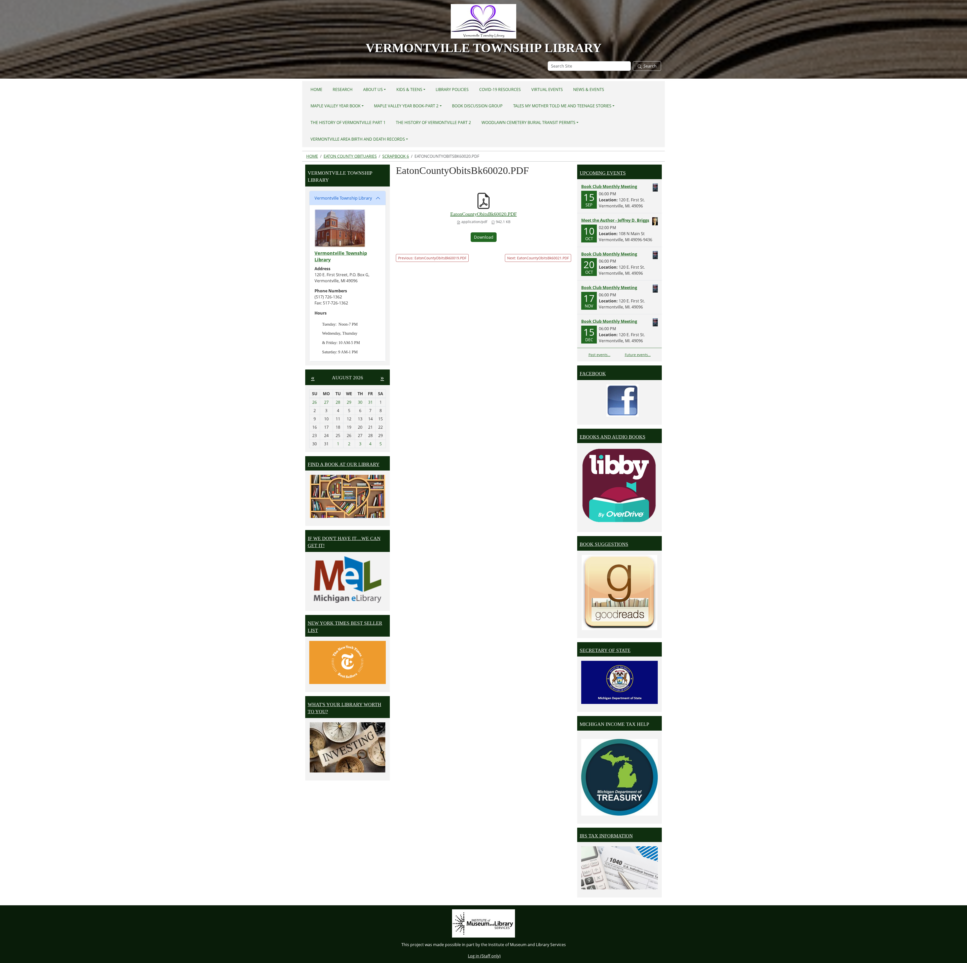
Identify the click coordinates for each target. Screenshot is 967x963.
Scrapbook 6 (395, 156)
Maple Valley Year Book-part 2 (406, 106)
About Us (373, 89)
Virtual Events (547, 89)
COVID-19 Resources (500, 89)
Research (343, 89)
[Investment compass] (347, 747)
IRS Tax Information (606, 835)
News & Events (588, 89)
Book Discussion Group (477, 106)
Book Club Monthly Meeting (609, 186)
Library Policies (452, 89)
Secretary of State (605, 650)
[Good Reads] (619, 592)
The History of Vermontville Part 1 (348, 122)
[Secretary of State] (619, 682)
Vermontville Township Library (343, 198)
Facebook (593, 373)
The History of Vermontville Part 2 (433, 122)
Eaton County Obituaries (350, 156)
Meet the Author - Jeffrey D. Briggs (615, 220)
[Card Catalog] (347, 496)
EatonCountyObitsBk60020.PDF (483, 214)
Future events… (638, 354)
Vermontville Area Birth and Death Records (357, 139)
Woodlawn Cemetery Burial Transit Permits (528, 122)
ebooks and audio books (612, 437)
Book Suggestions (604, 544)
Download (483, 237)
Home (316, 89)
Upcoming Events (603, 173)
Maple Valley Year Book (335, 106)
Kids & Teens (409, 89)
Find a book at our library (343, 464)
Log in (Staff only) (484, 956)
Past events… (599, 354)
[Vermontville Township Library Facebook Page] (622, 400)
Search (650, 66)
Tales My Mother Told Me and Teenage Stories (562, 106)
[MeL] (347, 579)
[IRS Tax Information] (619, 867)
